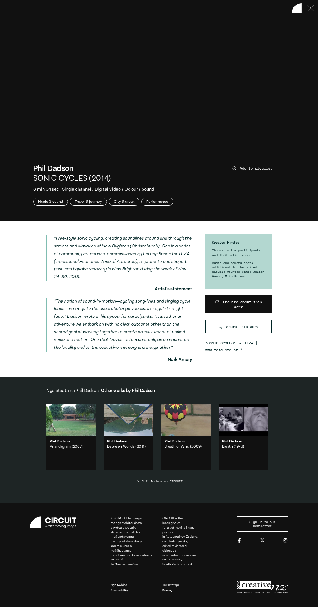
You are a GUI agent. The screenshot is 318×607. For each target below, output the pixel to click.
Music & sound (50, 202)
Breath (227, 447)
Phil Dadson (53, 169)
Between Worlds (120, 447)
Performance (157, 202)
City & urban (124, 202)
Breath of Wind (177, 447)
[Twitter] (262, 540)
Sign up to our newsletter (262, 524)
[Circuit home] (55, 522)
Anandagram (60, 447)
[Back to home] (297, 8)
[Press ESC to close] (311, 8)
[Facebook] (239, 540)
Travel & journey (88, 202)
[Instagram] (285, 540)
